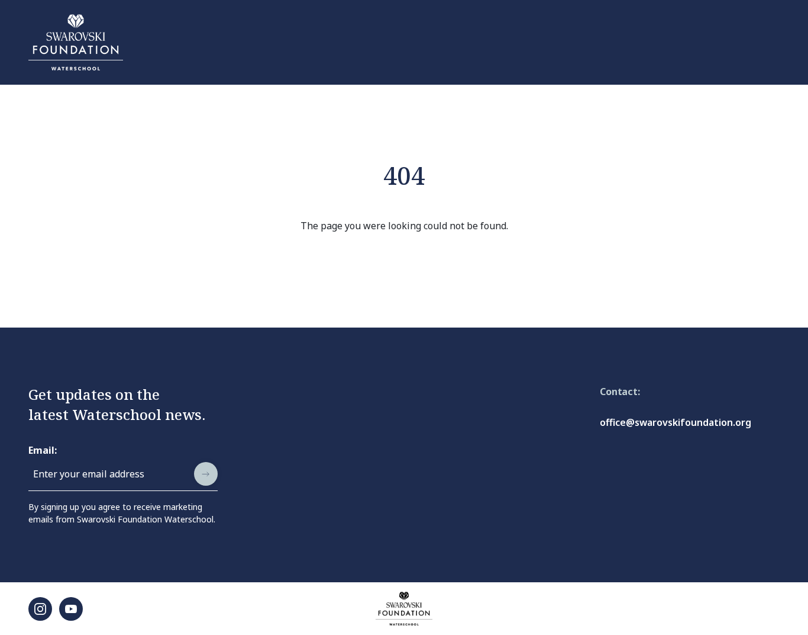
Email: (42, 450)
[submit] (206, 474)
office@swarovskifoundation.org (675, 422)
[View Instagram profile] (40, 609)
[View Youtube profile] (71, 609)
